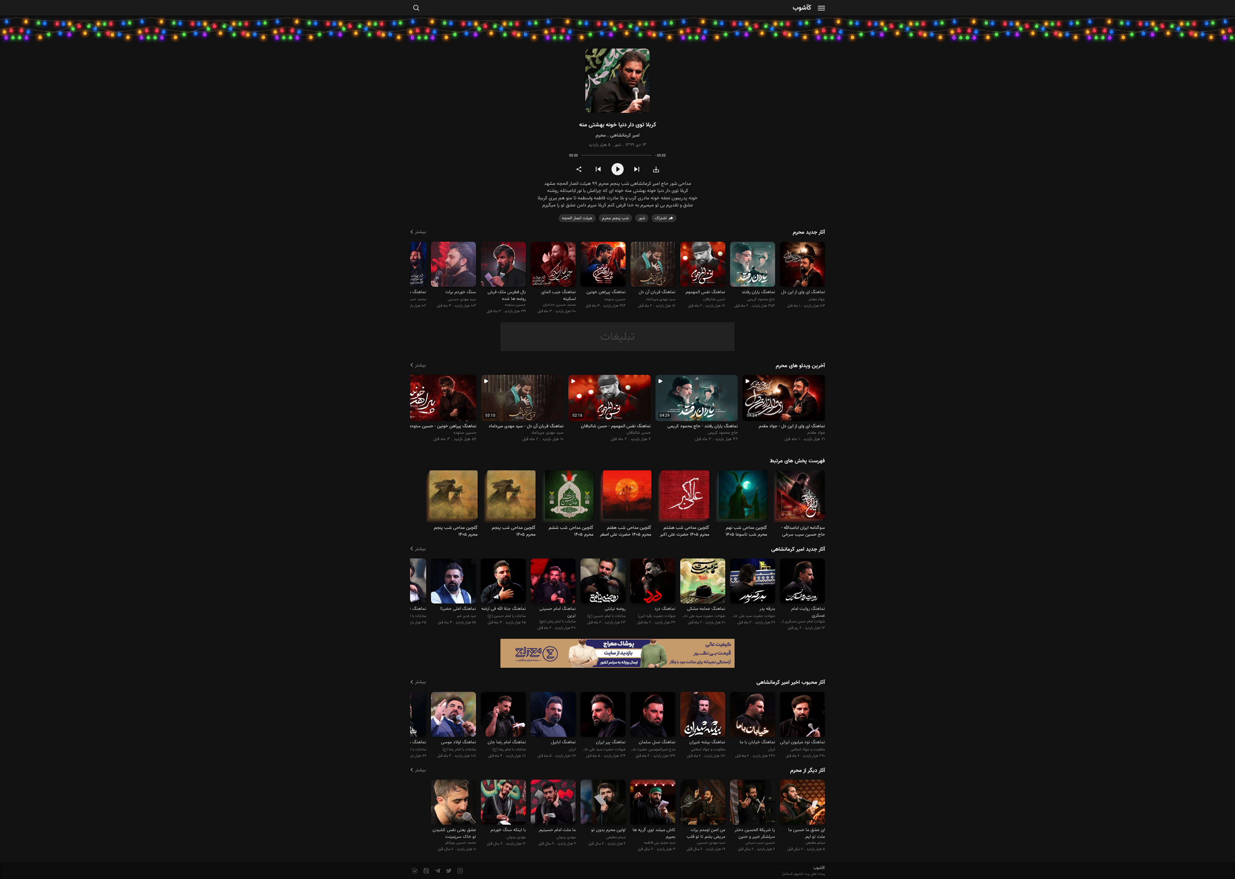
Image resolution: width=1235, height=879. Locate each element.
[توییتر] (448, 871)
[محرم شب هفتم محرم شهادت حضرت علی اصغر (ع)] (627, 497)
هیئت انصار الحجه (577, 218)
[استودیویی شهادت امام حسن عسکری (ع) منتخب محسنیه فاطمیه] (802, 582)
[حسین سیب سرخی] (752, 803)
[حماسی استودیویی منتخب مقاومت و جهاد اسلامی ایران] (802, 715)
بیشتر (420, 232)
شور (617, 145)
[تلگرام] (437, 871)
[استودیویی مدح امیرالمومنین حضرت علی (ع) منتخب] (652, 715)
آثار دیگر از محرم (807, 770)
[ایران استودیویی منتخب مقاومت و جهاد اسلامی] (553, 715)
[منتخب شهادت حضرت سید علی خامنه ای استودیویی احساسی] (603, 715)
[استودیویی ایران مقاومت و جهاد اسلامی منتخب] (752, 715)
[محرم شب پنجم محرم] (511, 497)
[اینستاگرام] (459, 871)
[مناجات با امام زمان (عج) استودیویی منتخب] (553, 582)
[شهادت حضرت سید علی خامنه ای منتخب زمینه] (752, 582)
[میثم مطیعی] (802, 803)
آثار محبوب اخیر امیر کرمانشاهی (790, 682)
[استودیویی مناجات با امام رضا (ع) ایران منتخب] (453, 715)
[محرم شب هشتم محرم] (685, 497)
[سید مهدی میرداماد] (652, 265)
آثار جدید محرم (809, 232)
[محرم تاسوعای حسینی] (743, 497)
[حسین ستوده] (603, 265)
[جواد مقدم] (802, 265)
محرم (601, 135)
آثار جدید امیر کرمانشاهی (798, 549)
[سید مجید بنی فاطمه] (652, 803)
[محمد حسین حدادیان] (553, 265)
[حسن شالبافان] (702, 265)
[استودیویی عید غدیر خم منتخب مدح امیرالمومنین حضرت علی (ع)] (453, 582)
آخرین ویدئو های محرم (800, 366)
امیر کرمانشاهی (624, 135)
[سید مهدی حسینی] (453, 265)
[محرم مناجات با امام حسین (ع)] (801, 497)
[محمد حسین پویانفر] (453, 803)
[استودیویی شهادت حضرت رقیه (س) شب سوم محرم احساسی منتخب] (652, 582)
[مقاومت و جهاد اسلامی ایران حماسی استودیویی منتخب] (702, 715)
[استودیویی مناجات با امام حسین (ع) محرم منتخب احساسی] (603, 582)
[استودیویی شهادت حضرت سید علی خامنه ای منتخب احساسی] (702, 582)
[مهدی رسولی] (553, 803)
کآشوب (802, 8)
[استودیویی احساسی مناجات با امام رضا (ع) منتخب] (503, 715)
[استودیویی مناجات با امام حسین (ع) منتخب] (503, 582)
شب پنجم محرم (615, 218)
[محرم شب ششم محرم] (569, 497)
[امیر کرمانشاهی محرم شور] (617, 81)
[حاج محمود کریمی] (752, 265)
